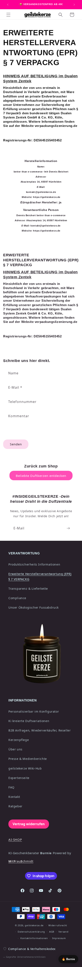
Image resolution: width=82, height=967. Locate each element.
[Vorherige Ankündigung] (7, 4)
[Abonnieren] (68, 528)
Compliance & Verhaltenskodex (32, 949)
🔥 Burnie (68, 959)
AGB (51, 931)
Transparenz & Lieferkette (28, 589)
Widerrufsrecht (57, 925)
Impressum (59, 938)
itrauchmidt (20, 861)
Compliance (17, 598)
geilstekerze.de (34, 925)
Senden (16, 444)
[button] (8, 14)
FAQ (11, 787)
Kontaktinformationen (34, 938)
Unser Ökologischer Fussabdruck (33, 607)
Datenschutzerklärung (31, 931)
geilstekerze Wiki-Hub (25, 768)
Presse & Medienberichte (27, 759)
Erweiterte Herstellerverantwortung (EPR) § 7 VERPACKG (39, 576)
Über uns (15, 749)
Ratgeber (15, 806)
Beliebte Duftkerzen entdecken (41, 476)
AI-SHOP (15, 839)
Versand (63, 931)
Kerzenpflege (18, 740)
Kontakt (14, 797)
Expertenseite (18, 778)
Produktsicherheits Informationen (34, 564)
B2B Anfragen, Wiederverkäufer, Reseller (39, 730)
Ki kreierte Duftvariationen (28, 721)
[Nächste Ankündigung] (74, 4)
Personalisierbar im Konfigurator (33, 711)
